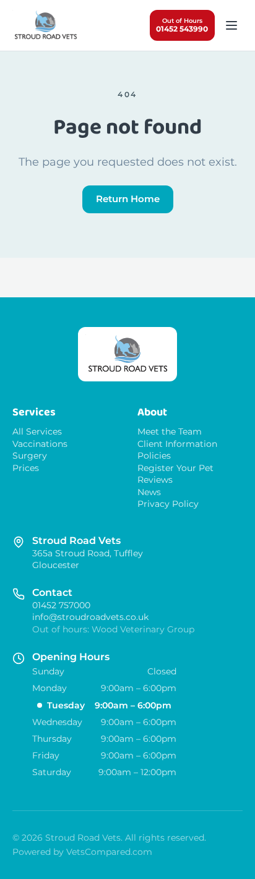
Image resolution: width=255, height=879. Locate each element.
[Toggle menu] (231, 25)
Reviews (155, 480)
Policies (154, 456)
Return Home (128, 199)
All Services (37, 432)
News (149, 492)
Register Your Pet (175, 468)
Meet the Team (169, 432)
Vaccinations (39, 444)
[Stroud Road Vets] (45, 25)
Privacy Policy (168, 504)
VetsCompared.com (109, 851)
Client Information (177, 444)
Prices (25, 468)
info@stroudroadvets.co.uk (90, 616)
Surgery (29, 456)
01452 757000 (61, 605)
